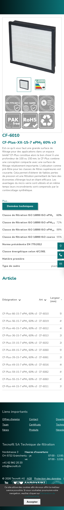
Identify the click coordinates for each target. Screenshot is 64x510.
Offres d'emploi (11, 419)
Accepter (32, 501)
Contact (33, 419)
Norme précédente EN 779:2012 (22, 244)
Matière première (13, 259)
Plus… (5, 201)
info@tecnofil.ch (11, 466)
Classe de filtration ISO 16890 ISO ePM (27, 215)
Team (5, 424)
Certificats (35, 424)
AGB (29, 478)
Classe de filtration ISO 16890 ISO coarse (28, 237)
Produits (33, 430)
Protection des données (47, 478)
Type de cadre (11, 266)
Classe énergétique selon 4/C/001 (23, 251)
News (5, 430)
